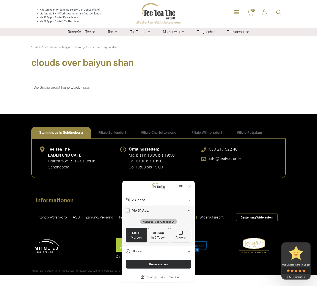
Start (34, 47)
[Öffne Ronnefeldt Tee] (93, 32)
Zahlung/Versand (99, 217)
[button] (236, 12)
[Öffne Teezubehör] (247, 32)
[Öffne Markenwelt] (183, 32)
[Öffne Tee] (116, 32)
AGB (76, 217)
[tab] (61, 132)
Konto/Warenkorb (52, 217)
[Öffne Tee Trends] (149, 32)
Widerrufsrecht (211, 217)
